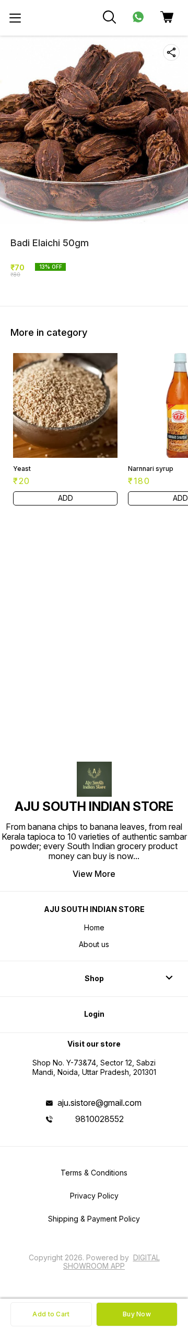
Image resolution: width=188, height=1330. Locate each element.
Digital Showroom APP (111, 1261)
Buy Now (137, 1314)
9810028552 (99, 1119)
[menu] (15, 18)
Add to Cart (50, 1314)
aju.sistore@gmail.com (99, 1102)
